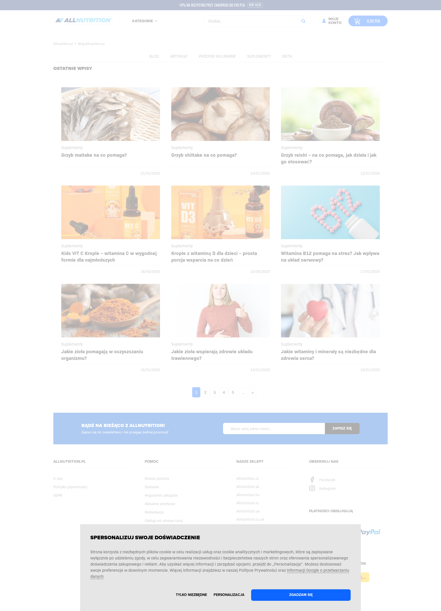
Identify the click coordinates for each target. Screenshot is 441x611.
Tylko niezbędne (191, 595)
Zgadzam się (301, 595)
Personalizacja (229, 595)
